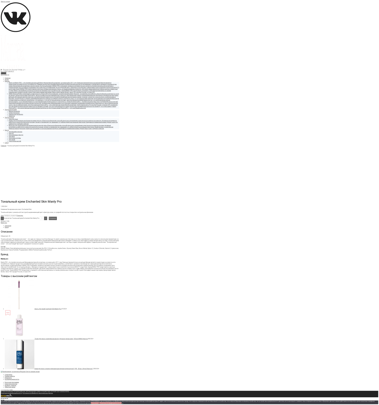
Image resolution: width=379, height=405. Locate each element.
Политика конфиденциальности (11, 393)
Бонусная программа (12, 382)
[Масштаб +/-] (7, 398)
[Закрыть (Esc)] (1, 398)
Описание (8, 225)
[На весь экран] (5, 398)
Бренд (7, 227)
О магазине (8, 374)
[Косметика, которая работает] (13, 68)
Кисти (7, 130)
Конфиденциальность (12, 379)
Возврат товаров (10, 385)
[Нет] (122, 403)
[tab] (62, 225)
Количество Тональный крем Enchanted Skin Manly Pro (21, 218)
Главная (3, 146)
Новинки (7, 78)
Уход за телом (9, 117)
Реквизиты (8, 378)
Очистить (20, 215)
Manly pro (4, 223)
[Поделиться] (3, 398)
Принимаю (95, 403)
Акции (7, 79)
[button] (5, 75)
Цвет (2, 215)
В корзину (53, 218)
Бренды (7, 81)
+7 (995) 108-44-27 (8, 71)
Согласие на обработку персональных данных (38, 393)
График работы (10, 376)
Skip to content (5, 1)
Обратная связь (10, 387)
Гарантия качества (11, 384)
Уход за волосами (11, 109)
